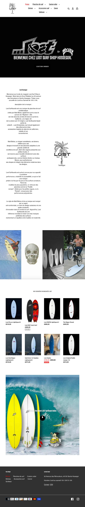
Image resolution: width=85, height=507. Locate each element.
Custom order (53, 4)
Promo (8, 476)
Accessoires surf (44, 8)
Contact (46, 484)
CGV (51, 484)
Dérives (30, 8)
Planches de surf (38, 4)
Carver (30, 479)
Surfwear (41, 12)
